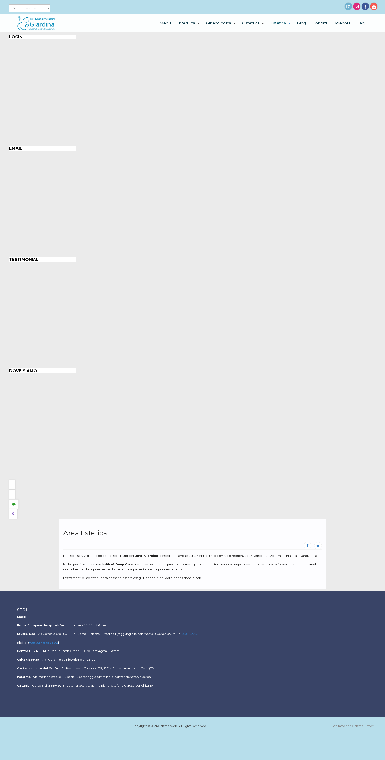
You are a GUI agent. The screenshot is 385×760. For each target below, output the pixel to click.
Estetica (279, 23)
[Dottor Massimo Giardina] (37, 23)
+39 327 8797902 (43, 642)
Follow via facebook (365, 6)
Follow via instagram (356, 6)
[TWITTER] (318, 545)
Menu (165, 23)
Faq (361, 23)
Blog (301, 23)
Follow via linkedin (348, 6)
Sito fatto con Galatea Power (353, 726)
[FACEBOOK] (307, 545)
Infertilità (187, 23)
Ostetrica (251, 23)
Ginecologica (219, 23)
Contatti (320, 23)
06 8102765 (190, 634)
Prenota (343, 23)
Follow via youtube (373, 6)
